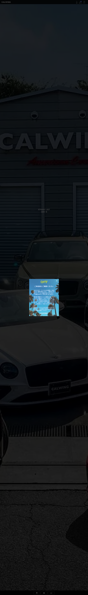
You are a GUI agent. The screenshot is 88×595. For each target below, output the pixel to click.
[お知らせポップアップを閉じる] (57, 281)
